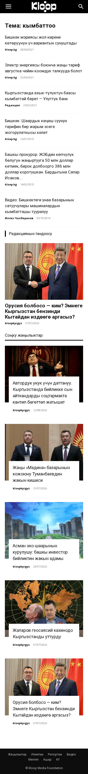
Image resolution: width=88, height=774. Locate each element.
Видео (71, 754)
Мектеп (33, 759)
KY (58, 759)
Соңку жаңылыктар (24, 335)
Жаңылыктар (17, 754)
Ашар (47, 759)
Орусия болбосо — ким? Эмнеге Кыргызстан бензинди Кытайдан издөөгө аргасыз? (44, 311)
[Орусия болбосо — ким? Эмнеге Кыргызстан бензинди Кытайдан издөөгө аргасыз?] (44, 271)
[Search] (81, 6)
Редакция (12, 105)
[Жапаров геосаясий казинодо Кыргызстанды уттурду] (44, 608)
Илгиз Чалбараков (19, 218)
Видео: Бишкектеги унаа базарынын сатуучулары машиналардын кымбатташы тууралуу (39, 205)
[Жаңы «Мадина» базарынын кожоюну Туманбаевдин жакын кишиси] (44, 452)
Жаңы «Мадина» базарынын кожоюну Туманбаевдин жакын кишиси (41, 474)
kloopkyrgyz (13, 323)
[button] (8, 6)
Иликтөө (37, 754)
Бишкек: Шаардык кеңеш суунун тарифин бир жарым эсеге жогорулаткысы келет (36, 126)
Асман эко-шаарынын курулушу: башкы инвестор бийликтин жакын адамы (40, 552)
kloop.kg (11, 49)
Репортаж (55, 754)
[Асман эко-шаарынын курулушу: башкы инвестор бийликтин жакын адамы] (44, 530)
